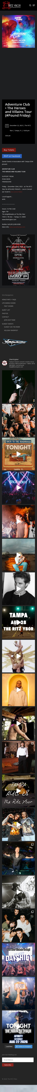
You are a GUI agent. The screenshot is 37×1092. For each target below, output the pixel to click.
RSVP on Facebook (12, 156)
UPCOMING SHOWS (9, 303)
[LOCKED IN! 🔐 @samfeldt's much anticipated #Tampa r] (18, 858)
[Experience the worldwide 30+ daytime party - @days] (18, 959)
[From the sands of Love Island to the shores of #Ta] (18, 723)
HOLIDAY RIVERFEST (11, 330)
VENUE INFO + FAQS (9, 299)
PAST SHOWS (8, 306)
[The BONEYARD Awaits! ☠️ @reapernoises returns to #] (18, 386)
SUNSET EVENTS (7, 324)
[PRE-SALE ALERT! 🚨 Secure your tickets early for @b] (18, 588)
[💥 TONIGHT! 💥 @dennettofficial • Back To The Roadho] (18, 454)
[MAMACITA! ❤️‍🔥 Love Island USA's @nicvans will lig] (18, 521)
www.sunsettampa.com (17, 227)
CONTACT (5, 317)
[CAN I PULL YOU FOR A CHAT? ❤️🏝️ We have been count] (18, 993)
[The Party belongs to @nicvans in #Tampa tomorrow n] (18, 420)
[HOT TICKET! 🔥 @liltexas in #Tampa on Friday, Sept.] (18, 892)
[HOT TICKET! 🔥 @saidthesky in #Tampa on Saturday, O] (18, 689)
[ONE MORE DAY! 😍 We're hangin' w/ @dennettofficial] (18, 555)
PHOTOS (5, 313)
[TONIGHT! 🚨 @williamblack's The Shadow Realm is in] (18, 1026)
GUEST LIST (6, 310)
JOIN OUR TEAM (9, 320)
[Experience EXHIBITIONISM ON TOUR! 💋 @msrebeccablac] (18, 656)
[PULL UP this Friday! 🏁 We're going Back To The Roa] (18, 622)
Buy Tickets (9, 150)
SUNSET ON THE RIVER (12, 327)
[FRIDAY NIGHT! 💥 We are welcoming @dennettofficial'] (18, 791)
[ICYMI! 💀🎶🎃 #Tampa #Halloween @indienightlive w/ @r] (18, 925)
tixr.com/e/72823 (16, 192)
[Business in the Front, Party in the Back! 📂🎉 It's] (18, 757)
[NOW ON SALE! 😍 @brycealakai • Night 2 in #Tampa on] (18, 487)
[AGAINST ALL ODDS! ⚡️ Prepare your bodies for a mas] (18, 824)
